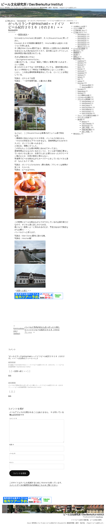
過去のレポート (83, 47)
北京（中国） (86, 132)
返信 (9, 375)
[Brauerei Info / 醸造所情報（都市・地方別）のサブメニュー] (59, 7)
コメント (13, 418)
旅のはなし (77, 51)
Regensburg (81, 91)
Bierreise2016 (21, 21)
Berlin (79, 67)
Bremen (80, 69)
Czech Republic (87, 123)
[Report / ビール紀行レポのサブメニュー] (76, 7)
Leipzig (80, 81)
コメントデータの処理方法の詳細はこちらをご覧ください (33, 485)
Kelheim (80, 77)
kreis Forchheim (87, 107)
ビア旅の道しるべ (79, 30)
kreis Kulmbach (87, 111)
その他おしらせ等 (79, 26)
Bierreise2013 (82, 34)
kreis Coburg (86, 105)
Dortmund (81, 71)
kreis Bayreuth (86, 103)
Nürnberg (81, 89)
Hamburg (80, 75)
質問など (76, 57)
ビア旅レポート (10, 21)
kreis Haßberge (86, 109)
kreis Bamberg (86, 101)
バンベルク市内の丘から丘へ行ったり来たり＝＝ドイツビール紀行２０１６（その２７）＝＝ (42, 329)
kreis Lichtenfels (87, 113)
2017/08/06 (12, 383)
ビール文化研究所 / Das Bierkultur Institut (32, 4)
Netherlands (86, 125)
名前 (11, 444)
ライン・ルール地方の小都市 (87, 115)
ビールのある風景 (79, 48)
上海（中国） (86, 127)
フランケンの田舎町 (84, 99)
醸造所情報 (77, 59)
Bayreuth (80, 65)
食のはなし (77, 134)
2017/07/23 (11, 362)
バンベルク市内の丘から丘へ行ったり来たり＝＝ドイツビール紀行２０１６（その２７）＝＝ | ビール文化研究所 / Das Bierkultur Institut (35, 386)
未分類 (75, 55)
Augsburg (81, 61)
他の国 (80, 119)
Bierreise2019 (82, 42)
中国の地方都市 (87, 129)
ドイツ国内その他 (83, 95)
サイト (11, 462)
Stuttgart (80, 93)
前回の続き (23, 34)
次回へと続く (21, 290)
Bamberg (80, 63)
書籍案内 (76, 53)
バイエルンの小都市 (84, 97)
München (81, 83)
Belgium (84, 121)
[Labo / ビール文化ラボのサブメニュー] (30, 7)
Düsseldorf (81, 73)
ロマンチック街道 (83, 117)
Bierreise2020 (82, 44)
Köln (79, 79)
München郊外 (86, 87)
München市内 (86, 85)
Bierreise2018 (82, 40)
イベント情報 (77, 28)
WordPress (99, 517)
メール (12, 453)
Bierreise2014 (82, 36)
